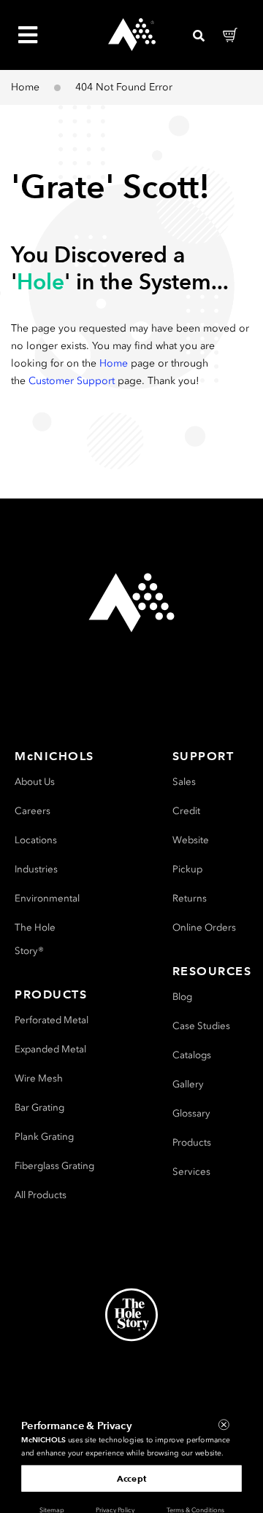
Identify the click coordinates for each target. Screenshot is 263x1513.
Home (25, 87)
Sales (184, 781)
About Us (35, 781)
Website (190, 839)
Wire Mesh (39, 1078)
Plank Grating (44, 1136)
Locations (36, 839)
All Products (40, 1194)
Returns (189, 898)
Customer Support (71, 381)
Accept (131, 1478)
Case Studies (201, 1025)
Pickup (187, 869)
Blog (182, 996)
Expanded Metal (50, 1049)
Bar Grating (39, 1107)
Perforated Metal (51, 1019)
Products (191, 1142)
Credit (186, 810)
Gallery (188, 1084)
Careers (32, 810)
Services (191, 1171)
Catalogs (191, 1054)
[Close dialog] (224, 1424)
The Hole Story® (35, 939)
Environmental (47, 898)
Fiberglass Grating (54, 1165)
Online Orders (204, 927)
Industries (36, 869)
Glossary (191, 1113)
